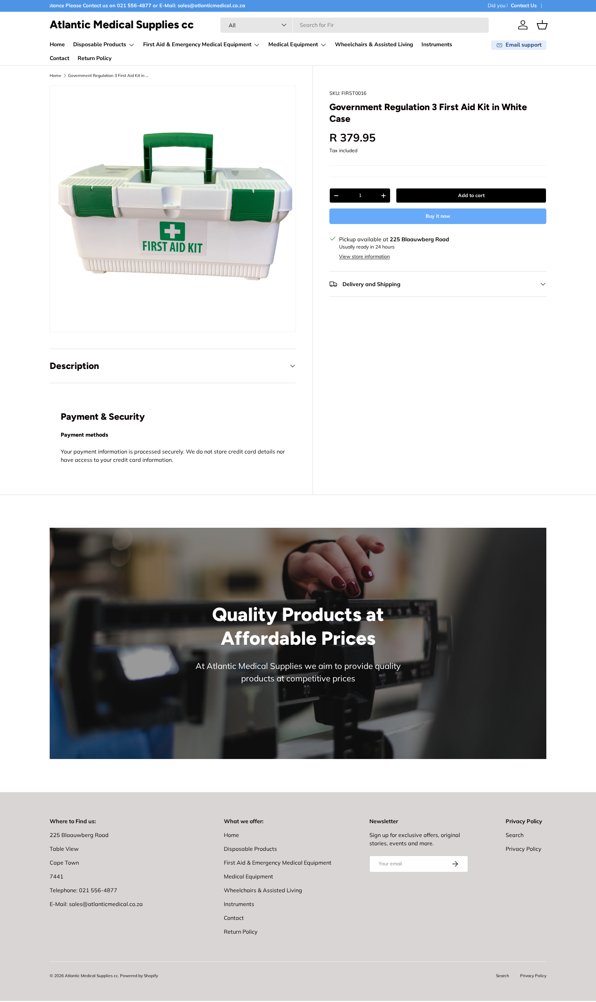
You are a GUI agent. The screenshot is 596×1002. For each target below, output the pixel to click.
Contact (59, 58)
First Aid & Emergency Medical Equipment (197, 44)
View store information (364, 256)
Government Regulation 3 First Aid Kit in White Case (109, 75)
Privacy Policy (524, 848)
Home (57, 44)
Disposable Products (99, 44)
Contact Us (524, 5)
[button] (542, 24)
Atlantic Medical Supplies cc (91, 975)
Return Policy (94, 58)
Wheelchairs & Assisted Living (374, 44)
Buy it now (438, 216)
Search (515, 834)
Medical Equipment (293, 44)
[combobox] (354, 24)
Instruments (436, 44)
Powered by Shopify (139, 975)
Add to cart (471, 195)
